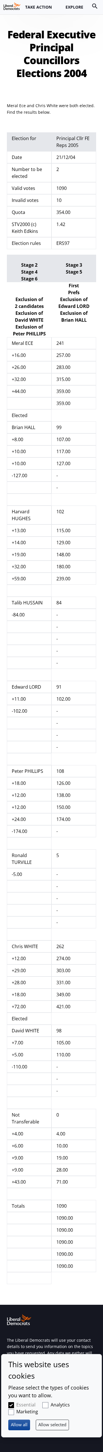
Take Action (38, 7)
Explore (74, 7)
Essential (25, 1405)
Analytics (60, 1405)
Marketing (27, 1411)
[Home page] (12, 6)
